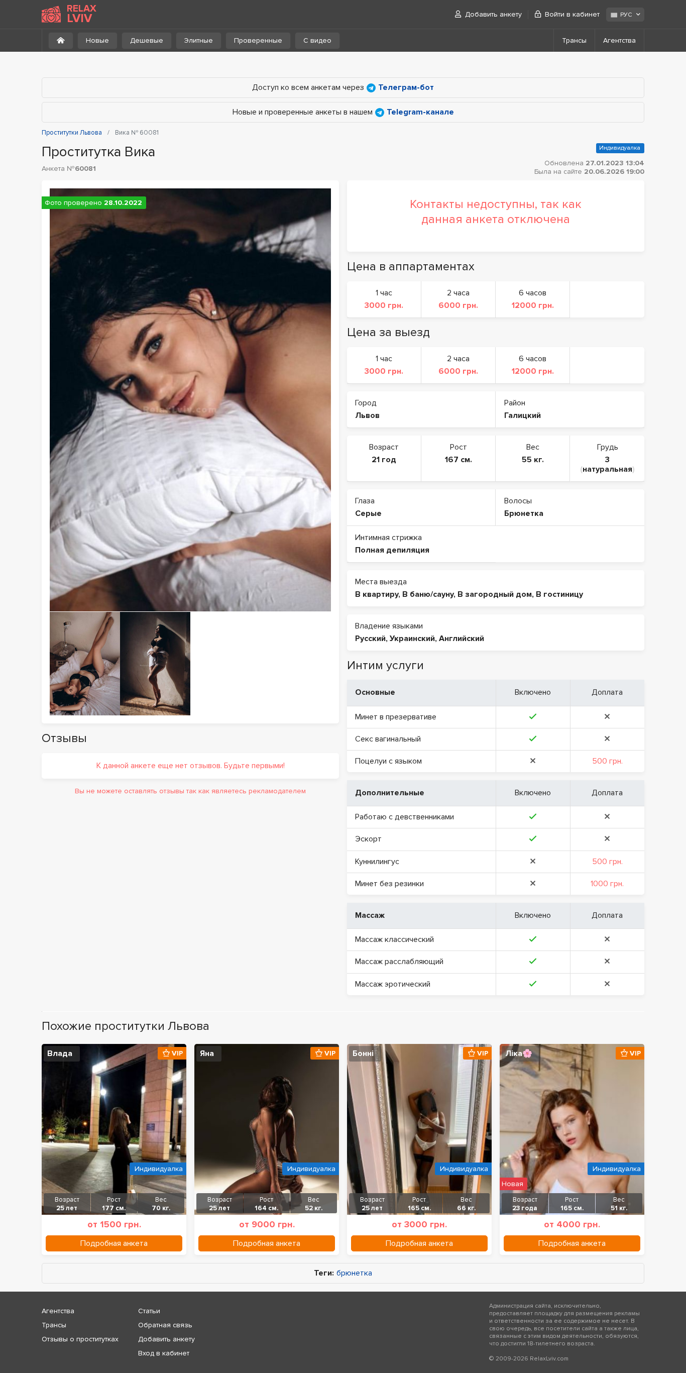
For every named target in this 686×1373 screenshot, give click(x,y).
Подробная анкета (114, 1243)
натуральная (607, 469)
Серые (368, 513)
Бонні (363, 1053)
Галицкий (522, 415)
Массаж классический (394, 939)
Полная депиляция (392, 550)
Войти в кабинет (572, 14)
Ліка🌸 (518, 1053)
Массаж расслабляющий (399, 962)
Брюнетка (523, 513)
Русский (370, 638)
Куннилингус (377, 862)
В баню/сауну (427, 594)
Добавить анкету (493, 14)
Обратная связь (165, 1325)
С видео (317, 40)
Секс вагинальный (388, 739)
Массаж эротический (392, 984)
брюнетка (354, 1273)
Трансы (574, 40)
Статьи (149, 1311)
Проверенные (258, 40)
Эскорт (368, 839)
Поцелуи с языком (388, 761)
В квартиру (376, 594)
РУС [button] (626, 15)
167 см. (458, 460)
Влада (59, 1053)
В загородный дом (495, 594)
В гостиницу (559, 594)
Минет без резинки (389, 884)
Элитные (198, 40)
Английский (461, 638)
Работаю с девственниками (404, 817)
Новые (97, 40)
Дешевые (146, 40)
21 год (384, 460)
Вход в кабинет (163, 1353)
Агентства (619, 40)
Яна (207, 1053)
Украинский (412, 638)
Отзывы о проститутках (80, 1339)
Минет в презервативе (395, 717)
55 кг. (533, 460)
